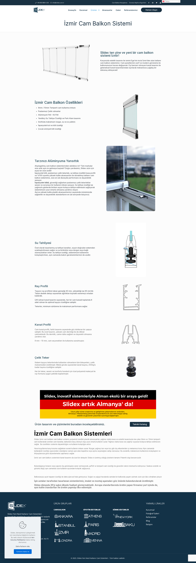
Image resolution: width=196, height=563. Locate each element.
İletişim (149, 524)
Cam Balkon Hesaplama (119, 3)
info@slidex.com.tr (58, 3)
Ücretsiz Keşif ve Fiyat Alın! (137, 3)
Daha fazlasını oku (23, 546)
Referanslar (151, 517)
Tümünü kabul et (22, 551)
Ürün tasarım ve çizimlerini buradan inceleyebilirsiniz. (70, 424)
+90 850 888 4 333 (43, 3)
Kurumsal (150, 510)
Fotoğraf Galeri (152, 513)
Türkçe (166, 1)
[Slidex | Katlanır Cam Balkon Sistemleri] (39, 9)
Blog (148, 520)
